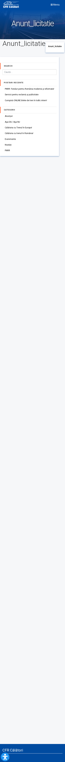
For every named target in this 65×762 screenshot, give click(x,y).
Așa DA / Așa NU (12, 122)
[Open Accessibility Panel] (5, 757)
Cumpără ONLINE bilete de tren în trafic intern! (26, 100)
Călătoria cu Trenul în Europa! (18, 127)
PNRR (7, 150)
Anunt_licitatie (55, 46)
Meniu (56, 4)
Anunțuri (9, 116)
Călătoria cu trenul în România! (19, 133)
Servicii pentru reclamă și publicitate (21, 94)
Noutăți (8, 145)
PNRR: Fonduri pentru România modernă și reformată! (29, 89)
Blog (7, 757)
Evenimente (10, 139)
